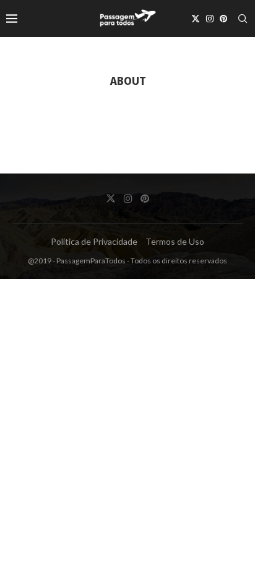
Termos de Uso (174, 241)
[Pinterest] (223, 19)
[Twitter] (195, 19)
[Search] (242, 19)
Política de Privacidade (94, 241)
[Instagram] (210, 19)
